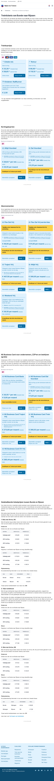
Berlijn (29, 752)
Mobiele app (4, 751)
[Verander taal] (49, 5)
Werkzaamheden (5, 758)
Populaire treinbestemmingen (36, 746)
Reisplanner (18, 749)
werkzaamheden (12, 1)
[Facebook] (38, 770)
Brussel (30, 760)
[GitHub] (51, 770)
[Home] (2, 10)
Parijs (29, 754)
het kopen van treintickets (17, 716)
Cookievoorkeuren (20, 771)
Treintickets (7, 10)
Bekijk (20, 177)
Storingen (3, 756)
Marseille (44, 760)
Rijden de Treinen (13, 769)
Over (3, 771)
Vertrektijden (4, 753)
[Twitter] (35, 770)
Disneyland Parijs (46, 757)
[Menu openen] (52, 5)
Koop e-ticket (18, 75)
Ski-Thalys (44, 762)
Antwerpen (31, 749)
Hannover (44, 754)
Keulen (30, 762)
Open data (8, 771)
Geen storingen (4, 1)
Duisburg (44, 752)
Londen (30, 757)
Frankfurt (44, 749)
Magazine (17, 763)
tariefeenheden (12, 585)
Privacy (13, 771)
